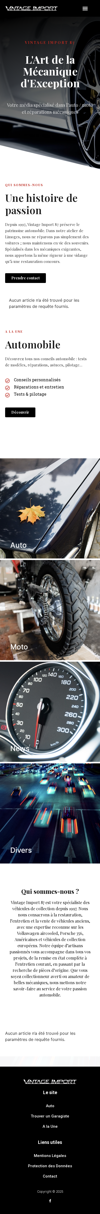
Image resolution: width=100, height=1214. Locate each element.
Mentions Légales (50, 1155)
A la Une (50, 1126)
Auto (50, 1106)
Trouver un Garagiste (50, 1116)
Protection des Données (50, 1166)
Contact (50, 1176)
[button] (85, 8)
